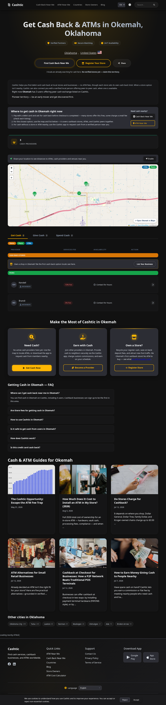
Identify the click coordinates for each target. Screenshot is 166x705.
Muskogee (78, 624)
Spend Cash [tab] (64, 235)
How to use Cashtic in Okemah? (27, 419)
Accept (136, 700)
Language (72, 688)
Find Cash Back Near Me (56, 63)
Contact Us (90, 653)
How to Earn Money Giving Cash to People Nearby (134, 574)
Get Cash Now (33, 367)
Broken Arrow (124, 624)
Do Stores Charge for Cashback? (127, 500)
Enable (150, 159)
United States (88, 53)
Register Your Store (95, 63)
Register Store (135, 367)
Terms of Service (93, 662)
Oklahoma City (18, 624)
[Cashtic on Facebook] (9, 664)
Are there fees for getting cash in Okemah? (33, 410)
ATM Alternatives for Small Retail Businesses (28, 574)
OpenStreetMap (143, 225)
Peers (153, 167)
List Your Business (145, 264)
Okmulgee (95, 624)
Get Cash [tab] (17, 235)
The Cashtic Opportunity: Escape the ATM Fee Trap (27, 500)
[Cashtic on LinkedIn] (14, 664)
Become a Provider (84, 367)
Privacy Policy (91, 658)
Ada (109, 624)
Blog (103, 4)
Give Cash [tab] (40, 235)
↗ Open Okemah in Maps (145, 220)
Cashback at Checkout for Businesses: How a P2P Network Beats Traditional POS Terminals (83, 578)
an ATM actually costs (141, 359)
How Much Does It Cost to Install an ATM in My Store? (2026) (80, 502)
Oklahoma (70, 53)
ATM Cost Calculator (56, 675)
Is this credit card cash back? (25, 447)
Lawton (48, 624)
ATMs (145, 167)
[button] (34, 194)
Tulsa (35, 624)
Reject (124, 700)
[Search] (154, 5)
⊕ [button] (11, 177)
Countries (77, 4)
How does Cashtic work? (23, 438)
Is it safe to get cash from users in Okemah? (33, 429)
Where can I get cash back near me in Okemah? (35, 393)
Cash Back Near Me (45, 4)
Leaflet (132, 225)
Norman (63, 624)
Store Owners (91, 4)
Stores (11, 243)
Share (123, 63)
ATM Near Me (63, 4)
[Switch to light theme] (129, 4)
